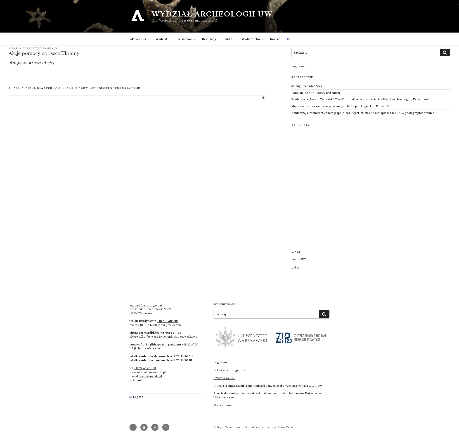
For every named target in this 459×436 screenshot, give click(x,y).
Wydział (161, 39)
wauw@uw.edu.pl (150, 376)
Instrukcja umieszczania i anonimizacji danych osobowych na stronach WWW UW (268, 385)
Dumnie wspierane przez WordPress (269, 427)
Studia (228, 39)
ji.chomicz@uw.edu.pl (148, 348)
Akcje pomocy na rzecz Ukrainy (31, 63)
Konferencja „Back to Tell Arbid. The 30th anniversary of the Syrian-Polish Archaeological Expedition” (360, 99)
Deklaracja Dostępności (229, 370)
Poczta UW (298, 259)
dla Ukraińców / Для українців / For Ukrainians (101, 88)
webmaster (136, 380)
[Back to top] (263, 97)
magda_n (49, 48)
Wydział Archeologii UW (212, 14)
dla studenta (49, 88)
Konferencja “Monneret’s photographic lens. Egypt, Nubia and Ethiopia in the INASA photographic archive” (363, 113)
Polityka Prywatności (228, 427)
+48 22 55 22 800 (145, 368)
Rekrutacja (209, 39)
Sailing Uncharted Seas (306, 86)
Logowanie (298, 66)
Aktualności (138, 39)
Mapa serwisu (223, 405)
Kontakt (275, 39)
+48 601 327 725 (167, 321)
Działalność (184, 39)
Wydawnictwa (251, 39)
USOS (295, 267)
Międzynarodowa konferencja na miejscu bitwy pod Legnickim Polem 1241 (341, 106)
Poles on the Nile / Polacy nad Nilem (315, 92)
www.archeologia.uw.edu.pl (147, 372)
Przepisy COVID (224, 378)
